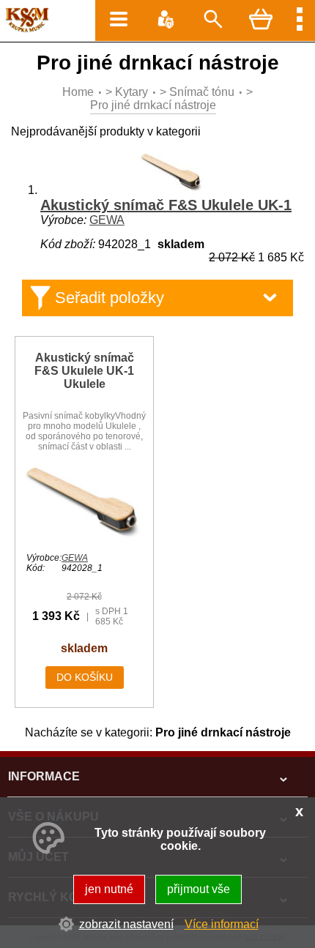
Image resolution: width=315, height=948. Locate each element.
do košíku (84, 677)
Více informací (222, 924)
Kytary (131, 92)
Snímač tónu (201, 92)
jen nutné (109, 889)
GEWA (107, 220)
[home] (24, 29)
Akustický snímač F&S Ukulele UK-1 (166, 205)
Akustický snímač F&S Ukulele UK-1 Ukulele (84, 370)
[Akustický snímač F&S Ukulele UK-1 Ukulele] (84, 538)
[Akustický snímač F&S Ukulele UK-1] (172, 190)
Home (78, 92)
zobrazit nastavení (126, 924)
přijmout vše (198, 889)
